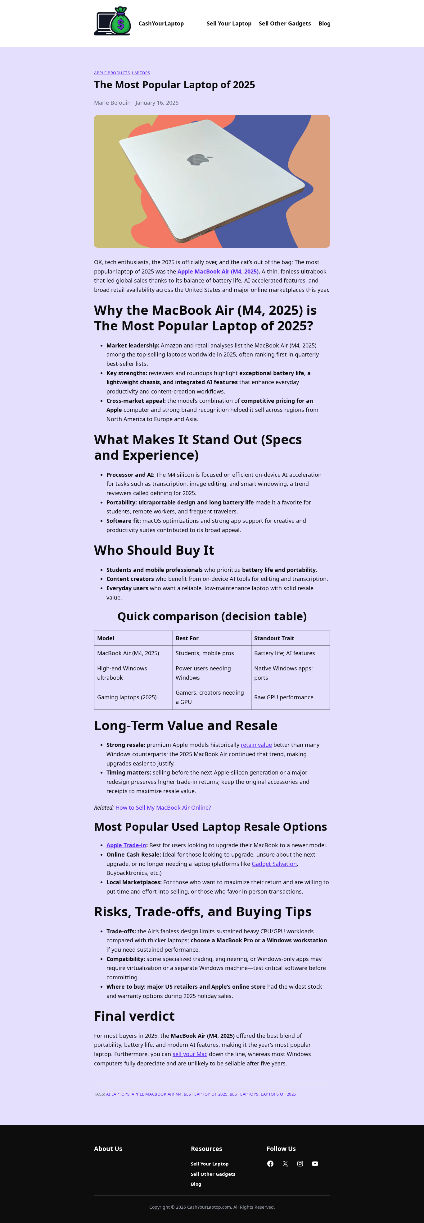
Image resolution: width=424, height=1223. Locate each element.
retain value (256, 744)
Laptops (141, 73)
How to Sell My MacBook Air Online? (163, 807)
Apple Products (112, 73)
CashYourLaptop (161, 23)
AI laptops (117, 1094)
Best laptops (244, 1094)
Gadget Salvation (274, 863)
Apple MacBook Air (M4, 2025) (218, 271)
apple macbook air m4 (156, 1094)
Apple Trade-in (126, 845)
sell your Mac (190, 1054)
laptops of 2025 (278, 1094)
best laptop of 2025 (206, 1094)
